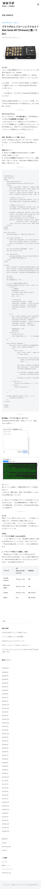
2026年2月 (5, 686)
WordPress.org (6, 873)
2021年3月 (5, 730)
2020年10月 (5, 733)
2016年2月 (5, 820)
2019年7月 (5, 755)
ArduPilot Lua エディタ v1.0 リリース (13, 641)
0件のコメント (16, 37)
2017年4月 (5, 795)
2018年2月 (5, 770)
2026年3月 (5, 683)
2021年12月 (5, 719)
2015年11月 (5, 827)
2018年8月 (5, 762)
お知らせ (16, 22)
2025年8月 (5, 690)
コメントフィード (7, 869)
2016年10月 (5, 809)
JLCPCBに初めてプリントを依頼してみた (14, 632)
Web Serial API (7, 22)
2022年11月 (5, 708)
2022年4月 (5, 712)
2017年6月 (5, 788)
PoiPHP (4, 843)
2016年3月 (5, 817)
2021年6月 (5, 726)
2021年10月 (5, 723)
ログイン (4, 862)
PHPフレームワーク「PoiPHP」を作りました (15, 645)
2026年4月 (5, 679)
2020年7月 (5, 741)
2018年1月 (5, 773)
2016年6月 (5, 813)
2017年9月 (5, 780)
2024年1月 (5, 697)
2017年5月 (5, 791)
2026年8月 (5, 672)
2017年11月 (5, 777)
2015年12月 (5, 824)
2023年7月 (5, 701)
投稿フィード (6, 865)
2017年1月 (5, 799)
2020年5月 (5, 748)
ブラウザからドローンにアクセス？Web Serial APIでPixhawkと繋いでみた (20, 30)
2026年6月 (5, 676)
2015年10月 (5, 831)
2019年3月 (5, 759)
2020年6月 (5, 744)
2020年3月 (5, 751)
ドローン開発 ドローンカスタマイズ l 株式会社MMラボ (22, 884)
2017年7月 (5, 784)
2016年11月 (5, 806)
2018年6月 (5, 766)
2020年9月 (5, 737)
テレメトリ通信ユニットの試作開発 (12, 636)
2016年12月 (5, 802)
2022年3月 (5, 715)
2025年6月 (5, 694)
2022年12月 (5, 705)
